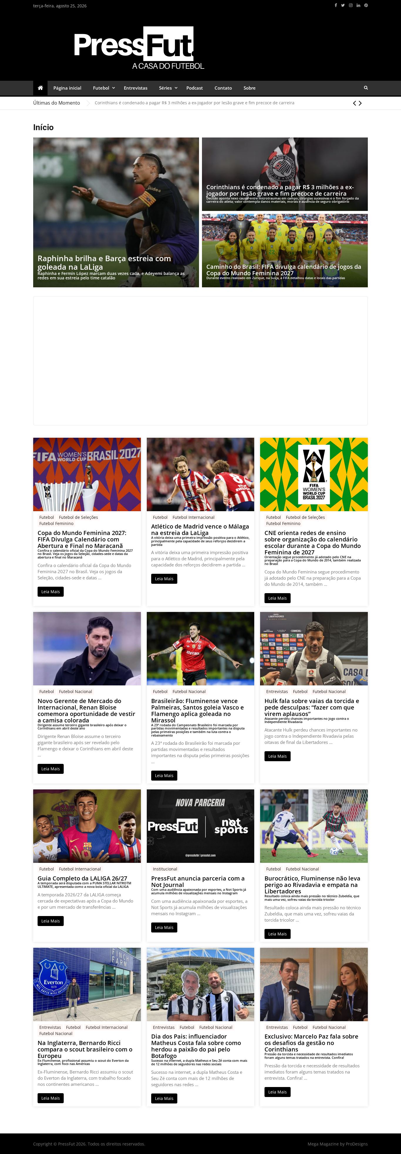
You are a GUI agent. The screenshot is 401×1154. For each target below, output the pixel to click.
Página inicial (67, 88)
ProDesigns (357, 1144)
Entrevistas (135, 88)
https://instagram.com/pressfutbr (351, 5)
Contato (223, 88)
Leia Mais (50, 591)
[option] (231, 103)
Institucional (165, 869)
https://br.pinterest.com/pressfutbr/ (366, 5)
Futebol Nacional (75, 691)
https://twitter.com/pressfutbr (343, 5)
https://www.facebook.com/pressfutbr (336, 5)
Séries (165, 88)
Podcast (194, 88)
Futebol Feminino (56, 523)
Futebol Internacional (194, 517)
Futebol (101, 88)
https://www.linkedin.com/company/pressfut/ (358, 5)
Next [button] (360, 102)
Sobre (250, 88)
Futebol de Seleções (78, 517)
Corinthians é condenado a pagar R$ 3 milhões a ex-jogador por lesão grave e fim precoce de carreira (194, 102)
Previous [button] (354, 102)
